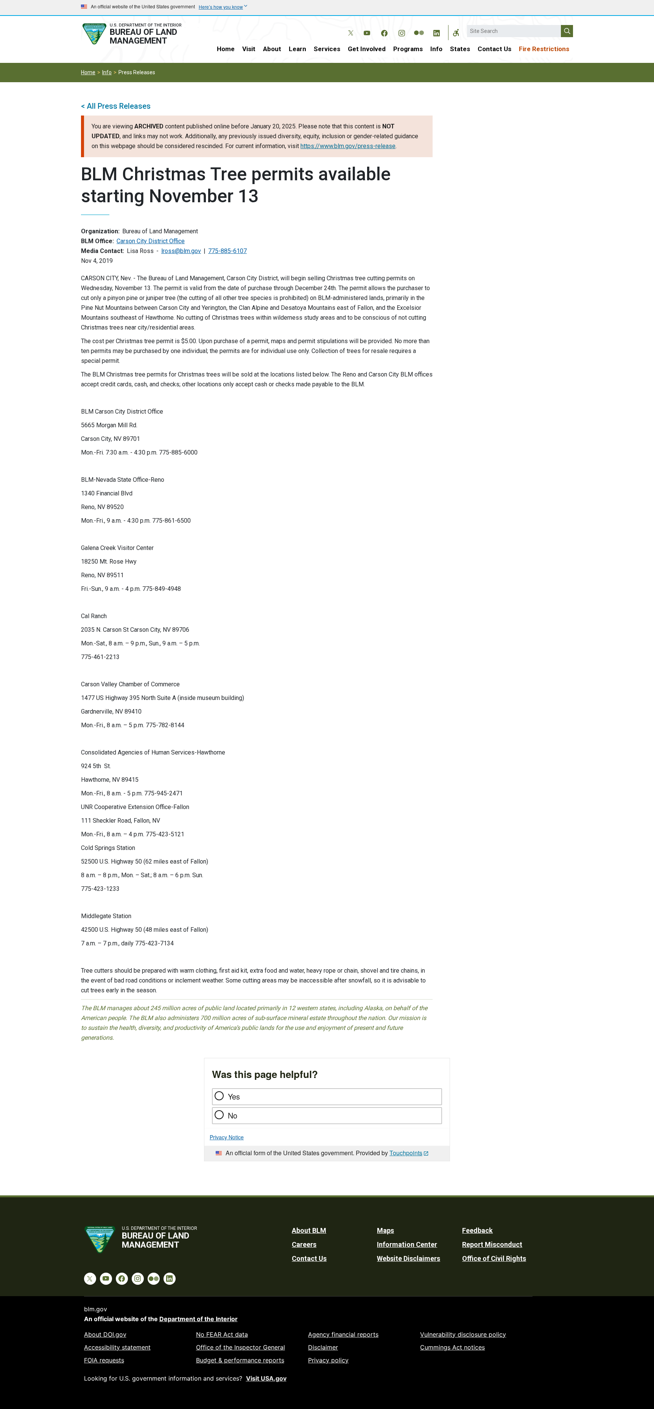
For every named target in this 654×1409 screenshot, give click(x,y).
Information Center (407, 1244)
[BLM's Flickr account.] (419, 27)
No (232, 1115)
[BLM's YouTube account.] (367, 32)
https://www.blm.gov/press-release (348, 146)
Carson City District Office (151, 241)
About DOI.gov (105, 1334)
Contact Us (494, 49)
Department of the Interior (198, 1319)
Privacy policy (328, 1360)
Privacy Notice (227, 1137)
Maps (385, 1230)
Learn (297, 49)
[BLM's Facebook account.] (384, 32)
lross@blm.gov (181, 251)
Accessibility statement (117, 1347)
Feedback (477, 1230)
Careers (304, 1244)
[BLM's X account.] (349, 27)
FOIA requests (104, 1360)
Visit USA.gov (266, 1378)
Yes (234, 1096)
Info (436, 49)
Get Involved (367, 49)
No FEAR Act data (222, 1334)
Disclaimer (323, 1347)
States (460, 49)
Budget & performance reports (240, 1360)
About (272, 49)
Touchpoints (405, 1152)
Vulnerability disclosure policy (463, 1334)
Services (327, 49)
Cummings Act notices (452, 1347)
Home (226, 49)
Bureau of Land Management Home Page (140, 34)
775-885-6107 (227, 251)
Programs (408, 49)
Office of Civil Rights (494, 1258)
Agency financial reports (343, 1334)
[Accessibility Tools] (456, 32)
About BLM (309, 1230)
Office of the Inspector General (240, 1347)
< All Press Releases (116, 106)
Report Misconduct (492, 1244)
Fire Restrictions (544, 49)
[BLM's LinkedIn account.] (436, 32)
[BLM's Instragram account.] (402, 32)
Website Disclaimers (408, 1258)
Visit (248, 49)
